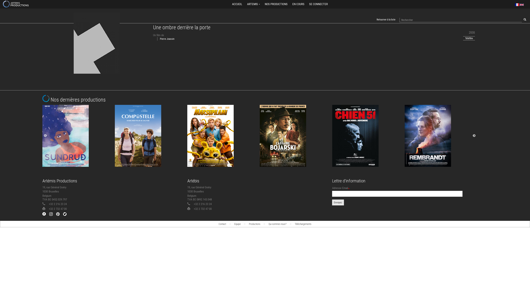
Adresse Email (340, 188)
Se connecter (318, 4)
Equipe (237, 224)
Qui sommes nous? (278, 224)
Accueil (237, 4)
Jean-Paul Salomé (296, 141)
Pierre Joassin (167, 38)
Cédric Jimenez (368, 141)
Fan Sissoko (78, 133)
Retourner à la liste (386, 19)
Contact (222, 224)
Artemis (253, 4)
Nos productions (276, 4)
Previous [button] (45, 136)
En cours (298, 4)
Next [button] (474, 136)
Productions (254, 224)
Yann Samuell (151, 141)
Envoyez (338, 202)
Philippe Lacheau (224, 141)
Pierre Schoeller (440, 141)
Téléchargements (303, 224)
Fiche (81, 122)
